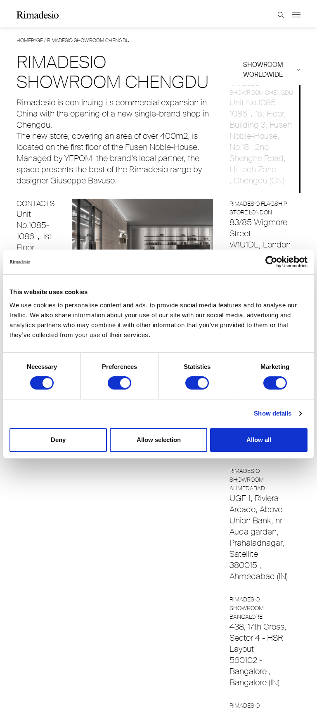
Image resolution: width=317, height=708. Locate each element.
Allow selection (159, 439)
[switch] (119, 383)
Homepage (30, 40)
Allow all (258, 439)
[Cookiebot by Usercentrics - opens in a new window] (271, 262)
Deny (58, 439)
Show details (272, 413)
